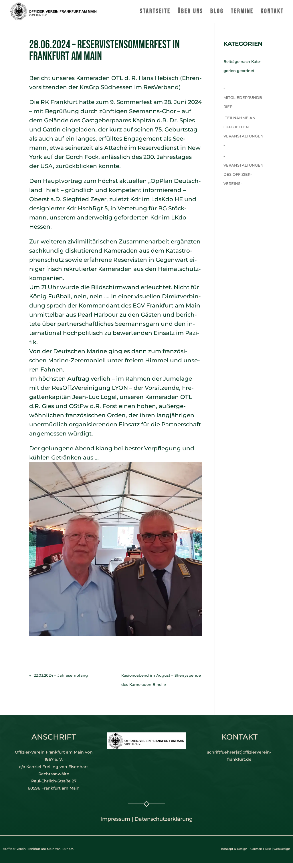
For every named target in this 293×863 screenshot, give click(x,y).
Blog (217, 12)
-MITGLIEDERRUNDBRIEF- (242, 97)
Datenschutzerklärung (163, 819)
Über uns (190, 12)
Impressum (115, 819)
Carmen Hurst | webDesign (270, 849)
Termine (242, 12)
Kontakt (272, 12)
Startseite (155, 12)
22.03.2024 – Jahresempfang (61, 675)
